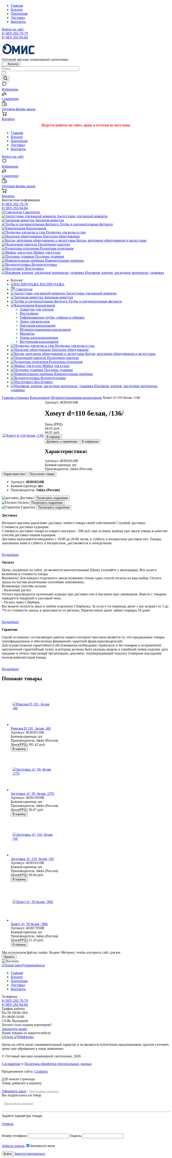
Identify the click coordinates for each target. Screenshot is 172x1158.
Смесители (31, 212)
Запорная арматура (49, 220)
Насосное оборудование (61, 236)
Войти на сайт (13, 29)
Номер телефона (15, 1136)
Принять (9, 957)
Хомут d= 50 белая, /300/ (29, 924)
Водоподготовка (44, 264)
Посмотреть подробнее (52, 498)
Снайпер (41, 1071)
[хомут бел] (23, 435)
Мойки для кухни (46, 252)
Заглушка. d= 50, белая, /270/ (32, 793)
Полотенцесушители (53, 244)
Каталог (17, 9)
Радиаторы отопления (56, 248)
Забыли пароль (13, 1146)
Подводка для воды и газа (65, 232)
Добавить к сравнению (62, 441)
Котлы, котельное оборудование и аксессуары (110, 240)
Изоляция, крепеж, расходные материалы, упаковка (124, 272)
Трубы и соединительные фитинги (86, 224)
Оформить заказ (14, 1091)
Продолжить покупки (44, 1091)
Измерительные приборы (64, 260)
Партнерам (19, 13)
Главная (17, 5)
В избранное (90, 441)
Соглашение (11, 1064)
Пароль (75, 1136)
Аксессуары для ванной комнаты (82, 216)
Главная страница (15, 398)
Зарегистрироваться (29, 1154)
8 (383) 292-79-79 (15, 33)
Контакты (18, 22)
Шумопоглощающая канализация (76, 398)
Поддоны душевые (49, 256)
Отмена (7, 1124)
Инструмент (34, 268)
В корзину (53, 437)
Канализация (35, 228)
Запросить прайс (14, 1029)
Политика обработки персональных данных (58, 1064)
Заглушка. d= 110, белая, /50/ (32, 859)
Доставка (18, 17)
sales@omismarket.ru (29, 965)
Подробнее (10, 555)
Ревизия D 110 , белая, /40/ (31, 728)
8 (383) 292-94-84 (15, 37)
